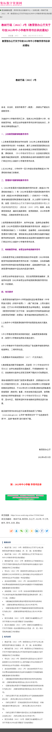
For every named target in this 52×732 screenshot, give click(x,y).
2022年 (38, 519)
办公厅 (32, 519)
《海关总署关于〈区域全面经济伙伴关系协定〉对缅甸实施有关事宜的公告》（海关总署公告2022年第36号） (23, 706)
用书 (8, 523)
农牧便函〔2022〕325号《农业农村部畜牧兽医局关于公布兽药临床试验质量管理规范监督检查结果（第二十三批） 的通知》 (22, 594)
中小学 (45, 519)
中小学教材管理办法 (25, 153)
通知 (18, 523)
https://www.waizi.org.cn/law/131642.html (27, 515)
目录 (13, 523)
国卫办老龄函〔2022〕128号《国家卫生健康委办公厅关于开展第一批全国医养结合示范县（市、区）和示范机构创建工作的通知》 (22, 628)
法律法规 (36, 10)
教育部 (25, 519)
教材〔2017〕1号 (27, 357)
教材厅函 (17, 519)
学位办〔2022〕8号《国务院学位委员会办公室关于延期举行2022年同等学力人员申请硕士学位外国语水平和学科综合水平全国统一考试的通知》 (22, 574)
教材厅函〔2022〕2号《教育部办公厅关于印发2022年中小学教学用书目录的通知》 (26, 13)
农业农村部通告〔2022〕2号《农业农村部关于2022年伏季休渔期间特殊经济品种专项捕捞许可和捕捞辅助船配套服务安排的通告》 (22, 584)
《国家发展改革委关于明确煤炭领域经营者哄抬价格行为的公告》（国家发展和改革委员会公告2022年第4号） (23, 611)
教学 (3, 523)
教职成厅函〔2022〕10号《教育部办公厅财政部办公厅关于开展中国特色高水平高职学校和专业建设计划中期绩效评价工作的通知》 (23, 564)
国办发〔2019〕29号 (29, 207)
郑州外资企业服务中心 (22, 10)
